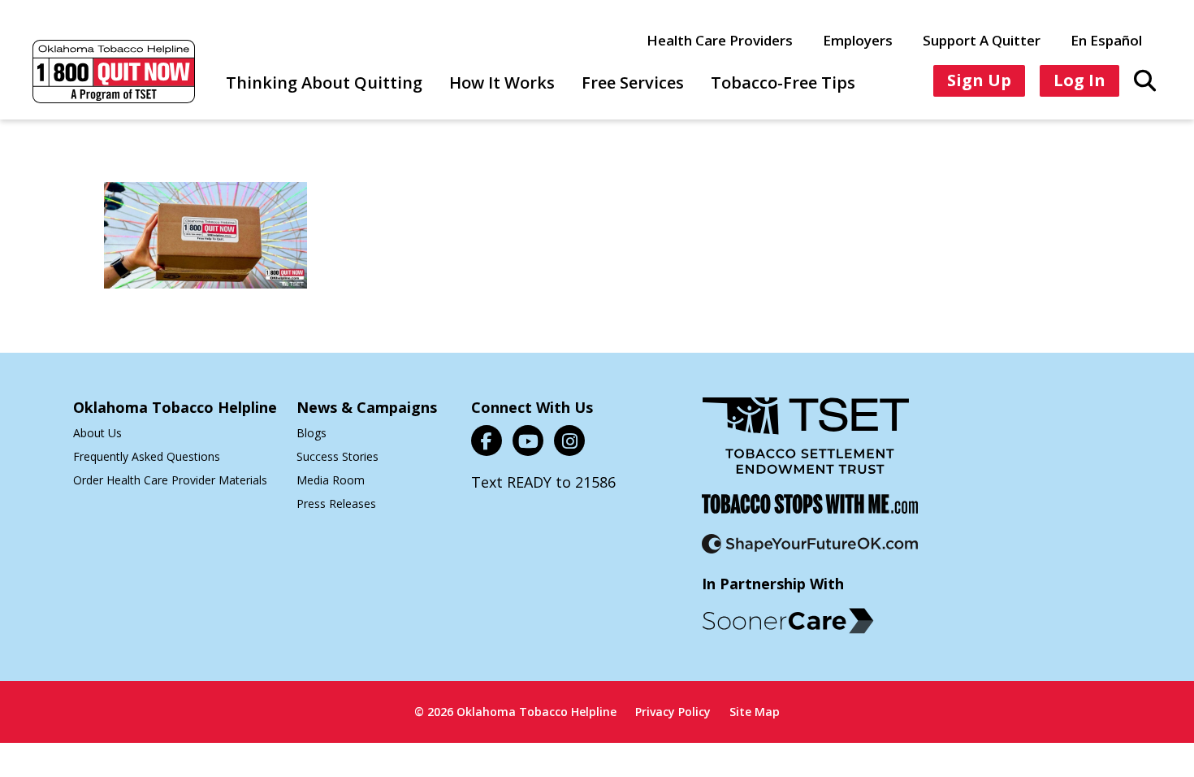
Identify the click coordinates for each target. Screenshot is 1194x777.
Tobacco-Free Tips (783, 82)
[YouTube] (528, 440)
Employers (858, 40)
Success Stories (337, 456)
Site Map (754, 711)
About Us (97, 433)
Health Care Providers (720, 40)
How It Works (502, 82)
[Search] (1145, 79)
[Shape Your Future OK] (810, 554)
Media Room (330, 480)
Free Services (633, 82)
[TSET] (806, 445)
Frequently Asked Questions (146, 456)
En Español (1106, 40)
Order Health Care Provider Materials (170, 480)
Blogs (311, 433)
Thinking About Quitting (324, 82)
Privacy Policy (673, 711)
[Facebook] (486, 440)
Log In (1079, 80)
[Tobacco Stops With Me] (810, 514)
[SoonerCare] (788, 621)
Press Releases (336, 503)
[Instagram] (569, 440)
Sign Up (979, 80)
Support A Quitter (981, 40)
